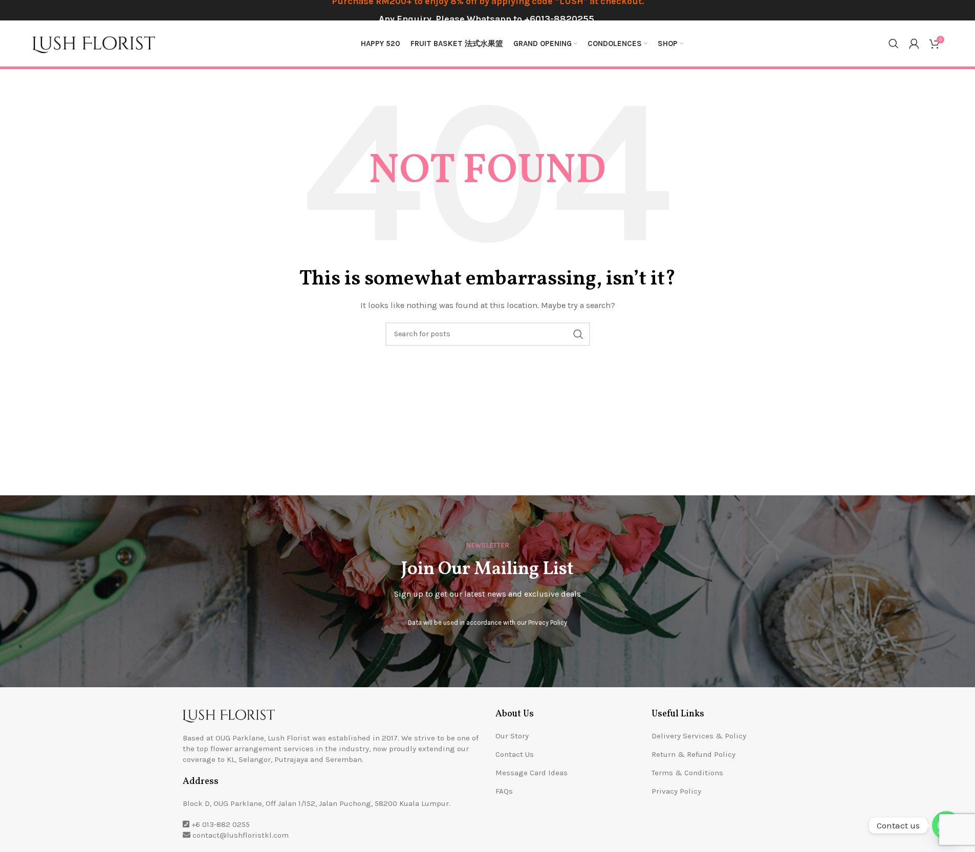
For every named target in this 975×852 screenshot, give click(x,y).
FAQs (504, 791)
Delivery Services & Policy (699, 735)
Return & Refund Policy (693, 754)
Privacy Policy (547, 622)
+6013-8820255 (559, 19)
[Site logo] (93, 43)
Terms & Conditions (687, 772)
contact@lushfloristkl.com (240, 835)
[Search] (893, 43)
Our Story (512, 735)
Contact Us (514, 754)
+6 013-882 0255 (220, 824)
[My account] (914, 43)
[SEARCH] (578, 334)
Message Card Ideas (531, 772)
